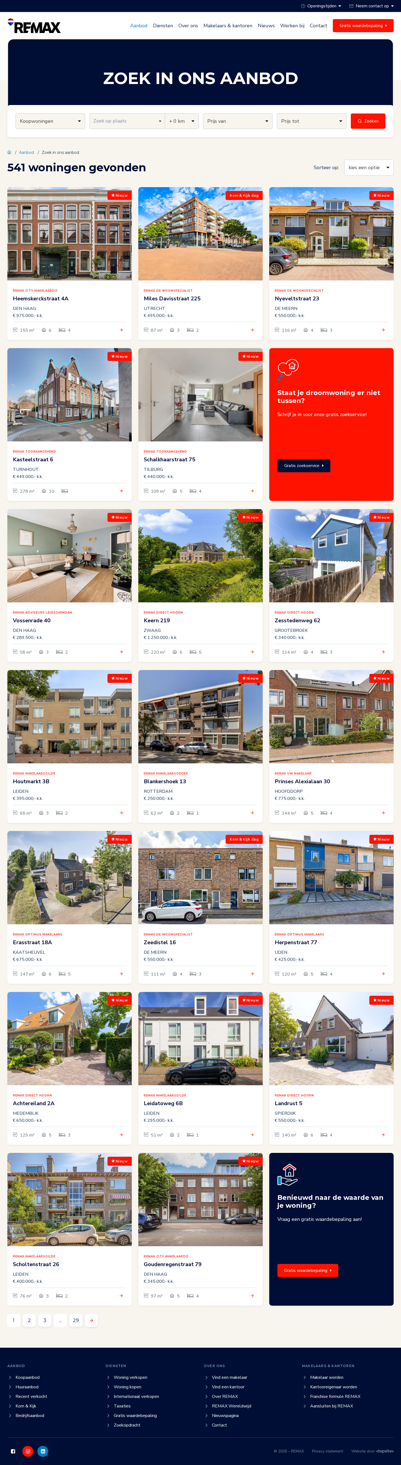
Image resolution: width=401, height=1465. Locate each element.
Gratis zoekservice (301, 466)
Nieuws (266, 25)
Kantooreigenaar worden (333, 1387)
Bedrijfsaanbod (30, 1416)
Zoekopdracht (127, 1425)
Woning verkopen (130, 1377)
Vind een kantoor (228, 1387)
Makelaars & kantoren (228, 25)
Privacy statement (327, 1451)
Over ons (188, 25)
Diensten (163, 25)
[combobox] (127, 121)
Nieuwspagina (225, 1416)
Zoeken (371, 121)
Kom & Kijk (26, 1406)
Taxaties (122, 1406)
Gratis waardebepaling (305, 1270)
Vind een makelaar (229, 1377)
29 (76, 1320)
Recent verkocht (31, 1397)
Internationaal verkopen (136, 1397)
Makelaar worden (326, 1377)
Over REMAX (225, 1397)
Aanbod (139, 25)
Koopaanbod (28, 1377)
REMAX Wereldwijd (231, 1406)
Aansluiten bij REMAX (331, 1406)
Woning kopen (127, 1387)
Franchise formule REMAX (335, 1397)
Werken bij (292, 25)
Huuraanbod (27, 1387)
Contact (318, 25)
